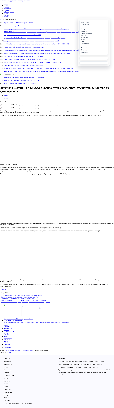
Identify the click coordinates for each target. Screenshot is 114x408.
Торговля (6, 15)
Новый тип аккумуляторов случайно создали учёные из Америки (23, 65)
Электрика (7, 7)
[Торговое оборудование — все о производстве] (15, 1)
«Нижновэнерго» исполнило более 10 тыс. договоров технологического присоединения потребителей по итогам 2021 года (41, 71)
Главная (6, 4)
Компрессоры (8, 339)
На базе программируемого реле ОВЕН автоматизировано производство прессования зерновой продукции (36, 29)
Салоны (6, 343)
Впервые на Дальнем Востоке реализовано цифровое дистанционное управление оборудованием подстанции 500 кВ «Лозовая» (43, 50)
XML (9, 352)
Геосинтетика (8, 338)
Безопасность (8, 8)
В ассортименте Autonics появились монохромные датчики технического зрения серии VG (31, 41)
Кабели (6, 5)
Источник (3, 289)
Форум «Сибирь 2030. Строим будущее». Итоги (18, 22)
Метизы (6, 13)
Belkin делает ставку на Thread (13, 26)
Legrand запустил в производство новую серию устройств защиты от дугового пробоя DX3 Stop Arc (34, 62)
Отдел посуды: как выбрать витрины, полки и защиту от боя (22, 80)
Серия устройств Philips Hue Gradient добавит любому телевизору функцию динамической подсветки (34, 38)
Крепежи (6, 10)
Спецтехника (8, 346)
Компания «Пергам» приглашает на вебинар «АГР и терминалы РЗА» (25, 56)
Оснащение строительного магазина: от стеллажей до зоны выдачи (24, 77)
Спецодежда (7, 344)
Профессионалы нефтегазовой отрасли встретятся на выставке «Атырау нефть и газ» (29, 59)
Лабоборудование (9, 12)
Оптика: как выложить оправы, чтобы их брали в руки (20, 83)
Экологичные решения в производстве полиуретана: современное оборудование (25, 302)
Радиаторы (7, 341)
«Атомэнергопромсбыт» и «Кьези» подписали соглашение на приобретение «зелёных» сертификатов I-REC (37, 53)
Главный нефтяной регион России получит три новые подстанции (24, 47)
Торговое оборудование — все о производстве (19, 350)
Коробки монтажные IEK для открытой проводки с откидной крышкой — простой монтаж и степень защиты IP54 (38, 68)
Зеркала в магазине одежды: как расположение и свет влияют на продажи (23, 300)
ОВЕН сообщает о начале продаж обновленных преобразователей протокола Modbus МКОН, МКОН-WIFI (36, 44)
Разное (6, 16)
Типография (7, 347)
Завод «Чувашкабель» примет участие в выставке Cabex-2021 (22, 35)
